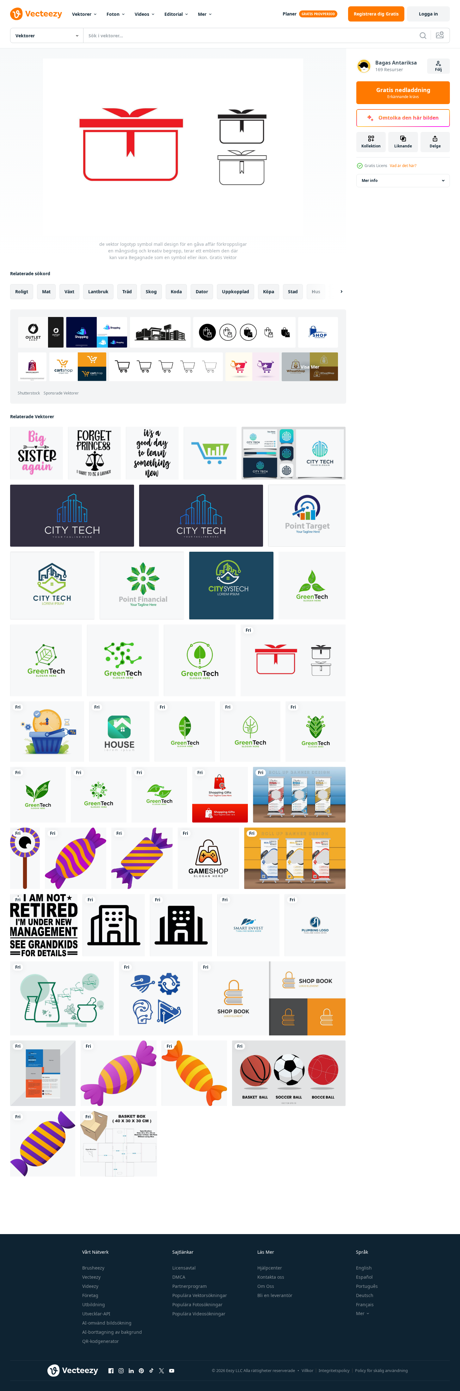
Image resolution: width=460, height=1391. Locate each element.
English (364, 1268)
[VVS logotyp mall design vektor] (315, 925)
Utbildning (93, 1304)
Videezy (90, 1286)
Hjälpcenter (269, 1268)
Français (365, 1304)
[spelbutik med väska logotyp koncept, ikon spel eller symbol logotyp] (208, 858)
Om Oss (265, 1286)
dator (202, 292)
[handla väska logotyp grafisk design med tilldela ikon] (220, 795)
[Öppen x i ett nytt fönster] (161, 1370)
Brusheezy (93, 1268)
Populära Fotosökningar (197, 1304)
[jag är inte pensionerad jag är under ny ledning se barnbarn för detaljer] (43, 925)
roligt (21, 292)
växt (69, 292)
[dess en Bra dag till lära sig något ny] (152, 453)
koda (176, 292)
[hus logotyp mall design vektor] (119, 731)
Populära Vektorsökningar (199, 1295)
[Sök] (423, 35)
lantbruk (98, 292)
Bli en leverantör (274, 1295)
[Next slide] (336, 291)
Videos (142, 14)
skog (151, 292)
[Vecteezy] (36, 14)
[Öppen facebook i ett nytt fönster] (110, 1370)
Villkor (307, 1370)
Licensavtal (184, 1268)
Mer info (369, 180)
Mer (202, 14)
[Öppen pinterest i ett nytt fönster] (141, 1370)
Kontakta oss (270, 1277)
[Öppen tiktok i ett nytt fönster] (151, 1370)
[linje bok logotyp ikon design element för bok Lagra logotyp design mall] (272, 998)
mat (46, 292)
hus (316, 292)
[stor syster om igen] (36, 453)
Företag (90, 1295)
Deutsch (364, 1295)
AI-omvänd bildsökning (107, 1323)
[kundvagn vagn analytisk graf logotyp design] (210, 453)
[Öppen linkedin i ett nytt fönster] (131, 1370)
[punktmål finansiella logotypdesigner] (307, 516)
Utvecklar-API (96, 1314)
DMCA (178, 1277)
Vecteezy (91, 1277)
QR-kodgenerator (100, 1341)
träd (127, 292)
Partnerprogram (189, 1286)
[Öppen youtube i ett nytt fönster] (171, 1370)
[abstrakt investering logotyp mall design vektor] (248, 925)
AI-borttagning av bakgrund (112, 1332)
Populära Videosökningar (198, 1314)
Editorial (173, 14)
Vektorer (81, 14)
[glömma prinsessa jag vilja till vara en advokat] (94, 453)
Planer (290, 14)
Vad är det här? (403, 165)
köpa (268, 292)
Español (364, 1277)
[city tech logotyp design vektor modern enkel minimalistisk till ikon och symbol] (52, 585)
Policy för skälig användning (381, 1370)
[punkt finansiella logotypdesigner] (142, 585)
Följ (438, 69)
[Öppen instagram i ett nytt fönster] (121, 1370)
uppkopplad (235, 292)
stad (293, 292)
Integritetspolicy (334, 1370)
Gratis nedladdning (403, 92)
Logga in (428, 14)
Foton (113, 14)
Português (367, 1286)
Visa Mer (310, 367)
